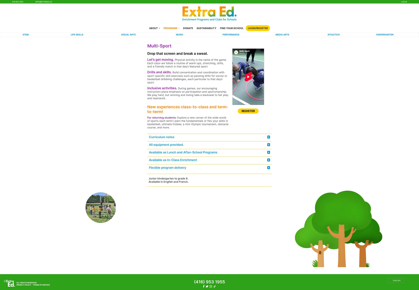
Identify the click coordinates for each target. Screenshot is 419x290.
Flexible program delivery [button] (167, 167)
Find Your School (232, 28)
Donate (188, 28)
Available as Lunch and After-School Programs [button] (183, 152)
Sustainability (206, 28)
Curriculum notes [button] (161, 137)
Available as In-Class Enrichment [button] (173, 160)
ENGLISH (397, 280)
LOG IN (404, 2)
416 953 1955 (17, 2)
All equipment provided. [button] (166, 145)
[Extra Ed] (209, 14)
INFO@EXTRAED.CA (43, 2)
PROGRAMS (170, 28)
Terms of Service (41, 285)
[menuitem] (155, 28)
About (153, 28)
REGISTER (248, 111)
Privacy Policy (23, 285)
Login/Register (258, 28)
